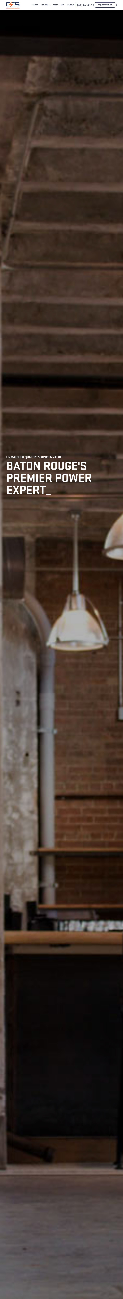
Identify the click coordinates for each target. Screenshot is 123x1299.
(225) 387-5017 (84, 4)
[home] (12, 5)
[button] (46, 5)
